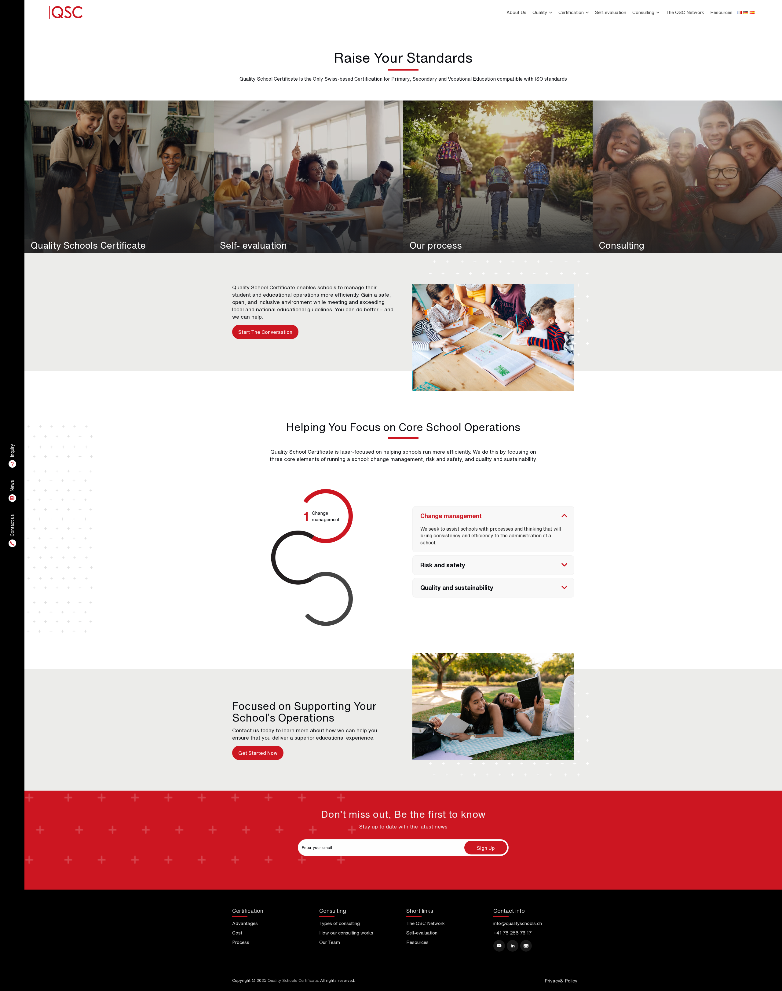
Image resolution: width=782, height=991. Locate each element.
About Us (516, 12)
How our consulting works (346, 933)
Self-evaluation (610, 12)
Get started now (257, 753)
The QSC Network (685, 12)
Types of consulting (339, 923)
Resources (721, 12)
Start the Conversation (265, 332)
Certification (571, 12)
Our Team (329, 942)
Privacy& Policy (561, 980)
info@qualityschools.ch (517, 923)
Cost (237, 933)
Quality (539, 12)
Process (240, 942)
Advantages (245, 923)
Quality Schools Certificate (293, 980)
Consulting (643, 12)
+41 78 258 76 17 (512, 933)
